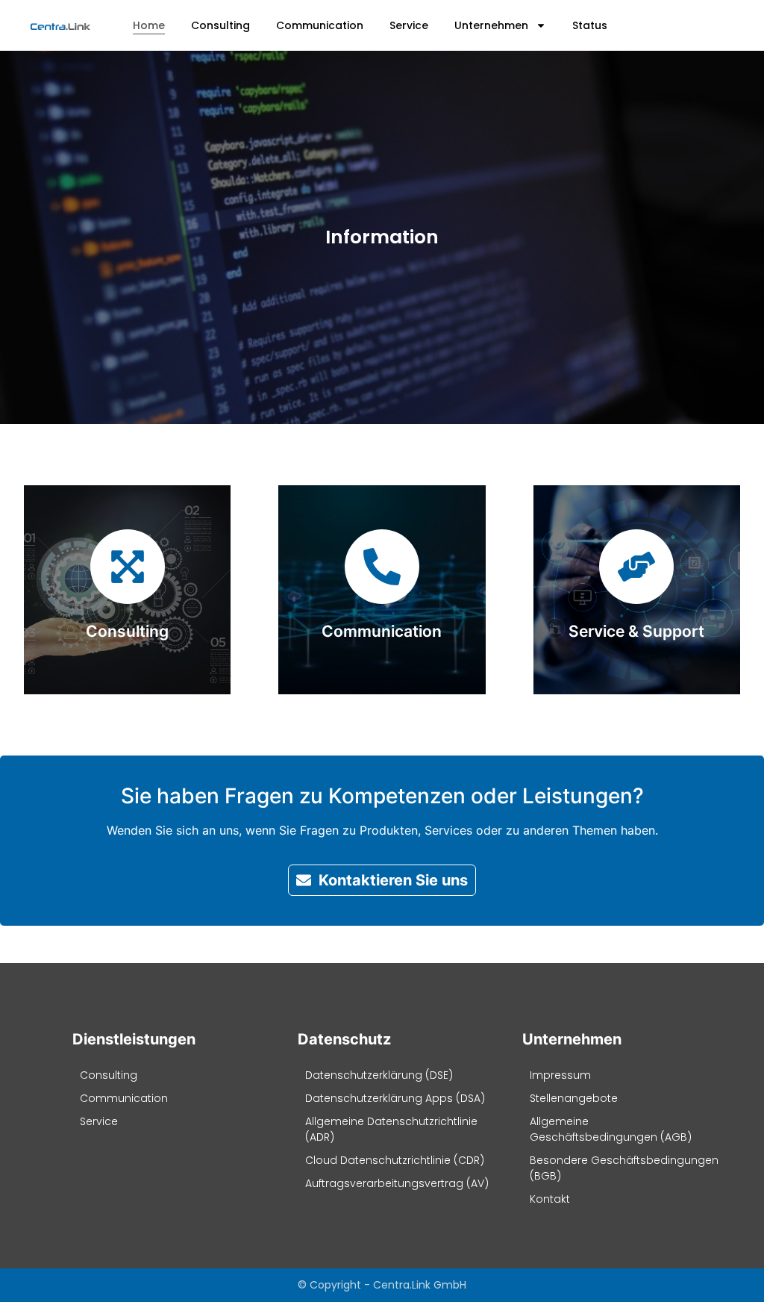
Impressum (560, 1075)
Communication (319, 25)
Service (408, 25)
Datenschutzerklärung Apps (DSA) (395, 1098)
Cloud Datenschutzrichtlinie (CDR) (394, 1160)
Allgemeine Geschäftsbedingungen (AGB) (611, 1129)
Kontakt (550, 1199)
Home (149, 25)
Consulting (220, 25)
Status (589, 25)
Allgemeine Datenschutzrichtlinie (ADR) (391, 1129)
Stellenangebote (574, 1098)
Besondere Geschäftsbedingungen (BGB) (624, 1168)
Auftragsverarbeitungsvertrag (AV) (397, 1183)
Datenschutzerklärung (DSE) (379, 1075)
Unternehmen (491, 25)
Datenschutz (344, 1039)
